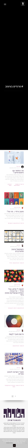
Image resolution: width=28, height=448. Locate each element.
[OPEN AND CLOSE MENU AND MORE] (4, 4)
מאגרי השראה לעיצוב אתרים (15, 373)
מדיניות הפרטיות (9, 442)
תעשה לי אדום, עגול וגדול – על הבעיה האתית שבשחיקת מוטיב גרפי (14, 292)
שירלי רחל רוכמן (17, 207)
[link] (14, 157)
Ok (14, 445)
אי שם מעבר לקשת (16, 334)
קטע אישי (9, 223)
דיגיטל (21, 184)
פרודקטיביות (7, 385)
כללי (10, 263)
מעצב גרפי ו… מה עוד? (15, 211)
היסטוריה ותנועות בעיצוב (17, 185)
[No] (26, 443)
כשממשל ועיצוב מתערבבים (17, 250)
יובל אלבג (18, 245)
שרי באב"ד (18, 166)
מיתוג (14, 308)
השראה (21, 263)
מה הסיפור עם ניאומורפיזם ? (18, 171)
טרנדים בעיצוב (9, 185)
